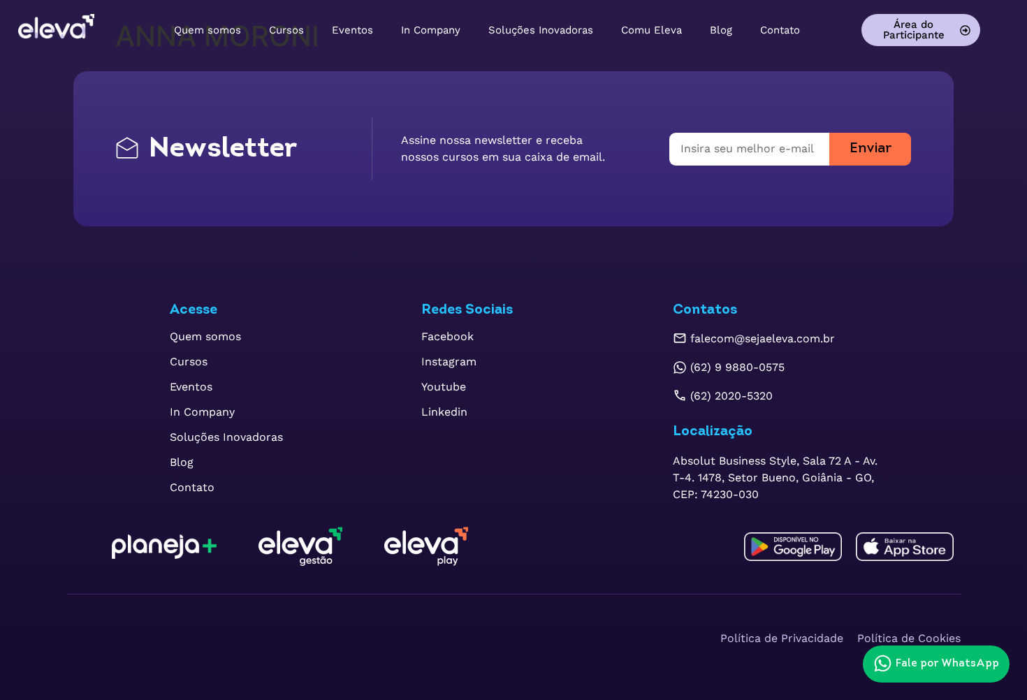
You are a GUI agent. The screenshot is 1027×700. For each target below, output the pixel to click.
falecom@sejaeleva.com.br (762, 338)
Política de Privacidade (781, 638)
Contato (780, 30)
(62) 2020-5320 (731, 395)
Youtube (443, 386)
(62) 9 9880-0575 (737, 367)
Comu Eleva (651, 30)
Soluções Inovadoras (540, 30)
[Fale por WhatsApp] (882, 663)
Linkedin (444, 411)
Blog (721, 30)
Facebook (447, 336)
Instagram (448, 361)
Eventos (352, 30)
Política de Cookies (909, 638)
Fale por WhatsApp (947, 664)
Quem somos (207, 30)
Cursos (286, 30)
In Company (430, 30)
